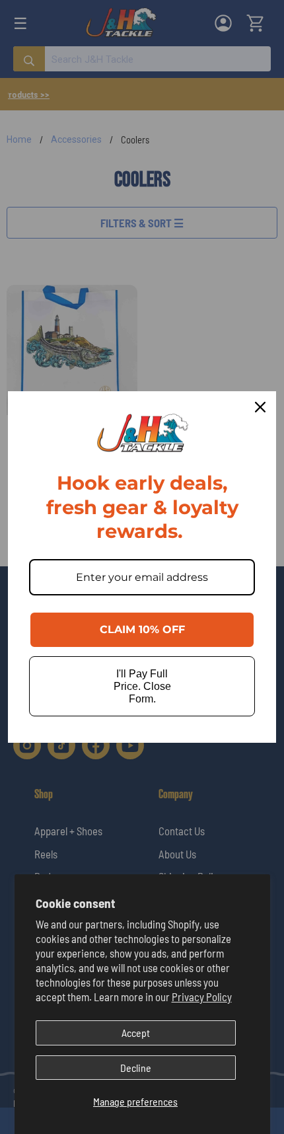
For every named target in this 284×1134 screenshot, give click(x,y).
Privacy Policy (202, 996)
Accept (136, 1032)
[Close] (260, 407)
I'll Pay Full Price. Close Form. (142, 686)
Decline (135, 1067)
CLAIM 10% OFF (142, 629)
